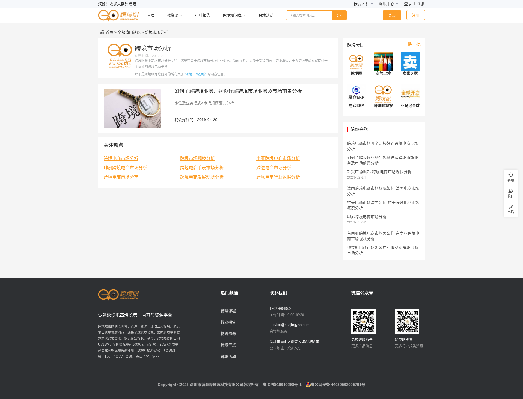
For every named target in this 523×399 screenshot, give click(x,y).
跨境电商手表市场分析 (202, 167)
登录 (408, 4)
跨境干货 (228, 345)
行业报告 (228, 322)
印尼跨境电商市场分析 (367, 217)
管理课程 (228, 311)
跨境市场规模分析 (197, 158)
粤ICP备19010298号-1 (282, 384)
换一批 (414, 44)
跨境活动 (228, 356)
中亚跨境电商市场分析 (278, 158)
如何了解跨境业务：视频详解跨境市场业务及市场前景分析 (238, 91)
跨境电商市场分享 (121, 177)
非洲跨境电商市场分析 (125, 167)
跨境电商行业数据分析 (278, 177)
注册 (421, 3)
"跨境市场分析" (195, 74)
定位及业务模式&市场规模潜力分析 (204, 103)
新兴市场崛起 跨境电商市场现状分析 (379, 172)
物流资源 (228, 333)
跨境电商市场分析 (121, 158)
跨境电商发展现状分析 (202, 177)
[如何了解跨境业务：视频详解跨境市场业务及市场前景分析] (132, 108)
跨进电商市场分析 (273, 167)
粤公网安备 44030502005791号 (338, 384)
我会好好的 (183, 119)
